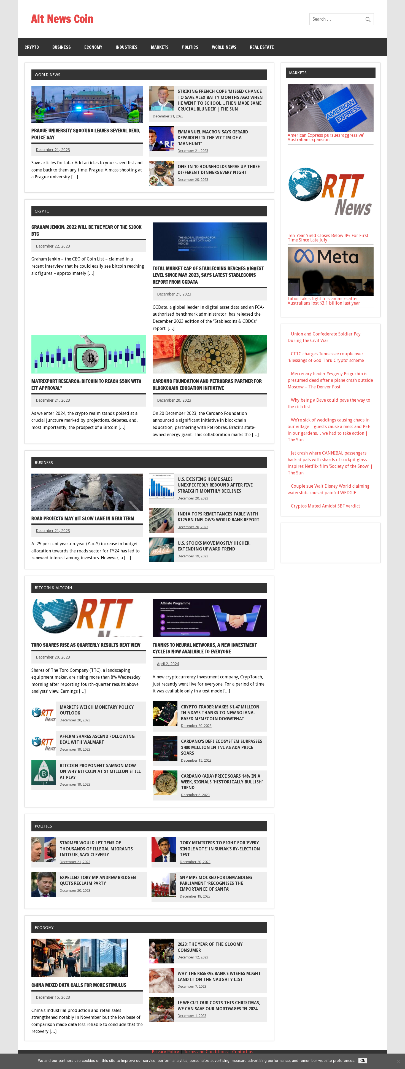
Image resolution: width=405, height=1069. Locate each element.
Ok (362, 1061)
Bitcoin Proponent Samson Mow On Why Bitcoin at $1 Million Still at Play (100, 771)
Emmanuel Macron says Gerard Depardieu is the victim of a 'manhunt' (213, 138)
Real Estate (262, 47)
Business (61, 47)
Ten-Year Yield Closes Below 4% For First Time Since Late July (328, 238)
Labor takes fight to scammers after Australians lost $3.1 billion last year (324, 301)
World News (224, 47)
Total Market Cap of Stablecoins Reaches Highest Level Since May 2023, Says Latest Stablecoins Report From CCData (208, 275)
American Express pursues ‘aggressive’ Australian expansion (326, 137)
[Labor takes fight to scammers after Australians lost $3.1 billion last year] (331, 294)
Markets (160, 47)
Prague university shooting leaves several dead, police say (85, 134)
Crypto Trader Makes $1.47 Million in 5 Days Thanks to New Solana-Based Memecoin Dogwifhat (220, 713)
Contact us (242, 1051)
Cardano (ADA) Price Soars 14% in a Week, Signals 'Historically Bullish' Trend (222, 782)
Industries (126, 47)
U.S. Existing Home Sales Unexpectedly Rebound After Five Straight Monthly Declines (215, 485)
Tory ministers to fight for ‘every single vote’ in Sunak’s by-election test (220, 848)
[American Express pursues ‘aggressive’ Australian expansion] (331, 130)
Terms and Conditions (206, 1051)
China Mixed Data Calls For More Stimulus (78, 985)
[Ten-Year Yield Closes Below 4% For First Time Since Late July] (331, 231)
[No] (398, 1061)
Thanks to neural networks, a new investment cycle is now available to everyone (205, 648)
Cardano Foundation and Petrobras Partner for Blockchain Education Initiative (207, 384)
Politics (190, 47)
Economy (93, 47)
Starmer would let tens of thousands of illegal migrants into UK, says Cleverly (96, 848)
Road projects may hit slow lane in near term (82, 518)
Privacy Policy (165, 1051)
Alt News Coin (62, 18)
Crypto (32, 47)
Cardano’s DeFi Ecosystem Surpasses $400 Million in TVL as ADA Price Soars (221, 747)
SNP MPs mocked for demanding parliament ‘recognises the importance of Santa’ (216, 883)
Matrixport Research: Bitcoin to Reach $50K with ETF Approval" (86, 384)
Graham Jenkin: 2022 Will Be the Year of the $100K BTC (86, 230)
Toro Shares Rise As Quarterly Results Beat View (86, 644)
